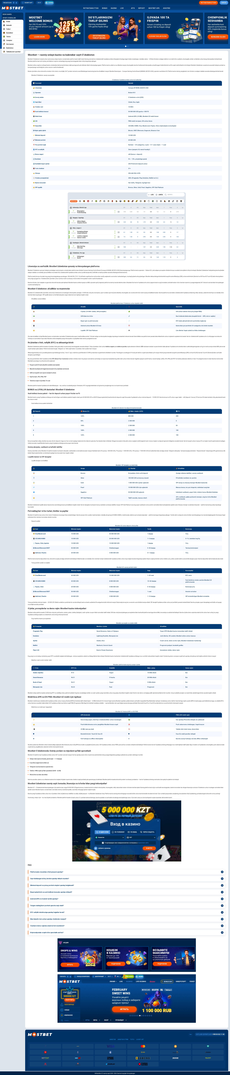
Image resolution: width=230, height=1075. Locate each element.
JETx (133, 8)
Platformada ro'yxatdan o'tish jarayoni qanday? (46, 872)
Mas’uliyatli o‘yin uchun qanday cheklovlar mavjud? (48, 919)
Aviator (113, 1039)
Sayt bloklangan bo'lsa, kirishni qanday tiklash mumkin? (49, 878)
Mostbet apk (154, 8)
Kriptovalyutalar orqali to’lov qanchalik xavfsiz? (47, 932)
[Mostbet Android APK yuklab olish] (14, 3)
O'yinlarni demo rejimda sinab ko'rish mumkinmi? (47, 926)
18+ (190, 1034)
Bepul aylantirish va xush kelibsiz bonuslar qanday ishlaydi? (51, 892)
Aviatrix (166, 8)
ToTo (132, 1039)
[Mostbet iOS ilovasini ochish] (16, 3)
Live (122, 8)
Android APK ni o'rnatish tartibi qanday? (44, 899)
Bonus (104, 8)
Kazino (114, 8)
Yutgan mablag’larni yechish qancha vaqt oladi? (47, 905)
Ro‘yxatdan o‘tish (90, 8)
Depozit (141, 8)
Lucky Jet (140, 1039)
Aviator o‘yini (123, 1039)
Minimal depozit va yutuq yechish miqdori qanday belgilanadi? (52, 885)
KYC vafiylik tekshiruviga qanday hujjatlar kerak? (47, 912)
